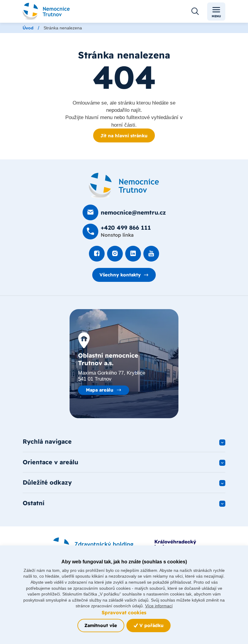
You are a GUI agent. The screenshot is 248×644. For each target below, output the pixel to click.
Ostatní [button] (33, 503)
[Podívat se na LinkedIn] (133, 254)
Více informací (159, 605)
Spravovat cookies (124, 612)
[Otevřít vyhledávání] (195, 11)
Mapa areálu (99, 390)
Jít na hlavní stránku (124, 135)
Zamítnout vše (100, 625)
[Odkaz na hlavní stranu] (46, 11)
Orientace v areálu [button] (50, 462)
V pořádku (151, 625)
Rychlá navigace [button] (47, 441)
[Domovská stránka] (124, 185)
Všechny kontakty (120, 275)
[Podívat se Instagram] (115, 254)
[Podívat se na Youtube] (151, 254)
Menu (216, 16)
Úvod (28, 27)
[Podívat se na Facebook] (97, 254)
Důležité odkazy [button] (47, 482)
